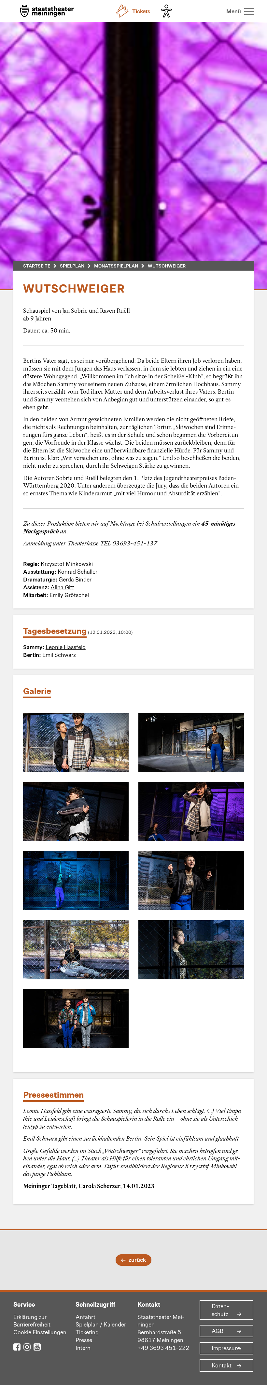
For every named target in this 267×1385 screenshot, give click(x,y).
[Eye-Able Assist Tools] (168, 11)
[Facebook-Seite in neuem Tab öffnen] (17, 1346)
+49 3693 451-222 (163, 1347)
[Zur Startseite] (46, 11)
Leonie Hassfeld (66, 647)
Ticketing (87, 1332)
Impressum (226, 1348)
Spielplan (72, 265)
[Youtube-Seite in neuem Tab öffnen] (37, 1346)
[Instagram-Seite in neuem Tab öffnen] (27, 1346)
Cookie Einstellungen (39, 1332)
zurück (137, 1259)
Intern (83, 1347)
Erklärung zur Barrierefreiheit (31, 1321)
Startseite (36, 265)
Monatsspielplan (116, 265)
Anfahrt (85, 1317)
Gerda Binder (75, 579)
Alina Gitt (62, 587)
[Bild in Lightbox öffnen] (76, 742)
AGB (217, 1331)
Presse (84, 1340)
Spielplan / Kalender (101, 1324)
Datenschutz (220, 1310)
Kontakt (222, 1365)
